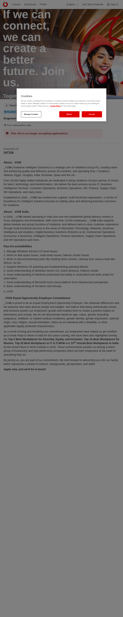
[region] (61, 105)
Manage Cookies (31, 114)
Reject (69, 114)
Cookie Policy (55, 106)
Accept (92, 114)
